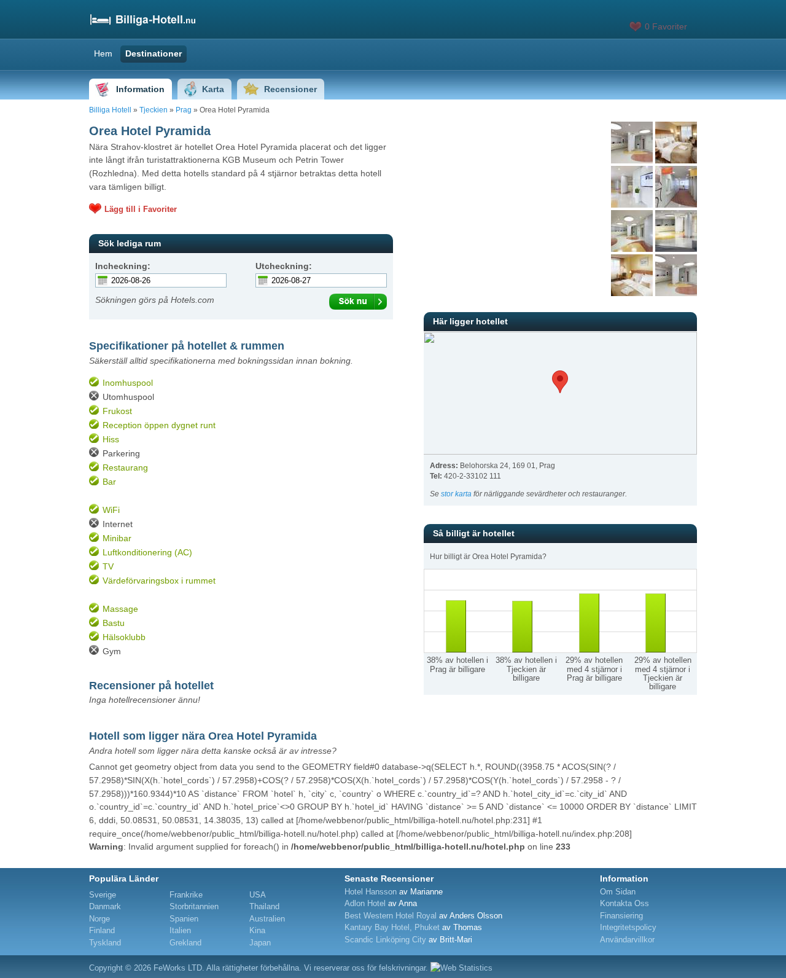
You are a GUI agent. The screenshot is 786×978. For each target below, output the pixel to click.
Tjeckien (153, 110)
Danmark (105, 906)
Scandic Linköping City (385, 939)
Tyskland (105, 942)
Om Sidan (618, 891)
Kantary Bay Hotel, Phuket (392, 927)
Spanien (183, 918)
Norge (99, 918)
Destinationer (153, 53)
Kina (257, 930)
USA (257, 894)
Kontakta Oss (624, 903)
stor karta (456, 494)
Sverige (102, 894)
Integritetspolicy (628, 927)
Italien (180, 930)
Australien (267, 918)
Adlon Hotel (365, 903)
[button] (560, 381)
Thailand (264, 906)
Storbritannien (194, 906)
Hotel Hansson (370, 891)
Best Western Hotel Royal (390, 915)
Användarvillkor (627, 939)
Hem (103, 53)
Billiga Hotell (110, 110)
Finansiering (621, 915)
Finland (102, 930)
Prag (184, 110)
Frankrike (186, 894)
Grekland (185, 942)
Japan (260, 942)
